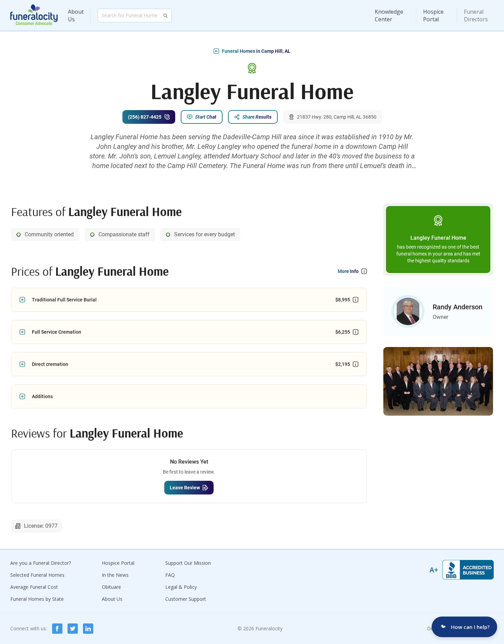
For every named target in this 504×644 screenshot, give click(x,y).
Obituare (111, 587)
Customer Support (185, 599)
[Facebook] (57, 628)
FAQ (170, 575)
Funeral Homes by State (37, 599)
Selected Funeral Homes (37, 575)
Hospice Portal (433, 15)
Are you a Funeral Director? (40, 563)
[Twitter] (73, 628)
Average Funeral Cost (34, 587)
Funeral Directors (476, 15)
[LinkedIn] (88, 628)
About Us (76, 15)
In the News (115, 575)
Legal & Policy (181, 587)
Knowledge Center (389, 15)
